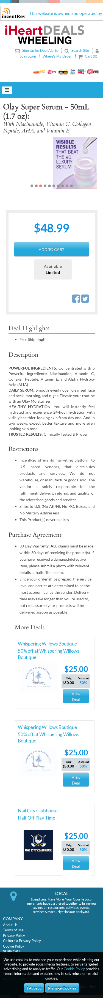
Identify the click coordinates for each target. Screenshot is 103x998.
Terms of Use (13, 930)
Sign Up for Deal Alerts (40, 50)
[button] (13, 163)
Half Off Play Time (36, 818)
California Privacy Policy (22, 941)
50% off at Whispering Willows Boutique (48, 652)
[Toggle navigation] (7, 90)
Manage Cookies (62, 988)
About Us (10, 925)
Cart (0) (90, 56)
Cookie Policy (74, 969)
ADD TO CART (51, 249)
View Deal (76, 696)
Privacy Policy (14, 935)
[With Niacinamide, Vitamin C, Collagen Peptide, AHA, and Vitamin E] (51, 163)
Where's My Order (58, 56)
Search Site (80, 50)
